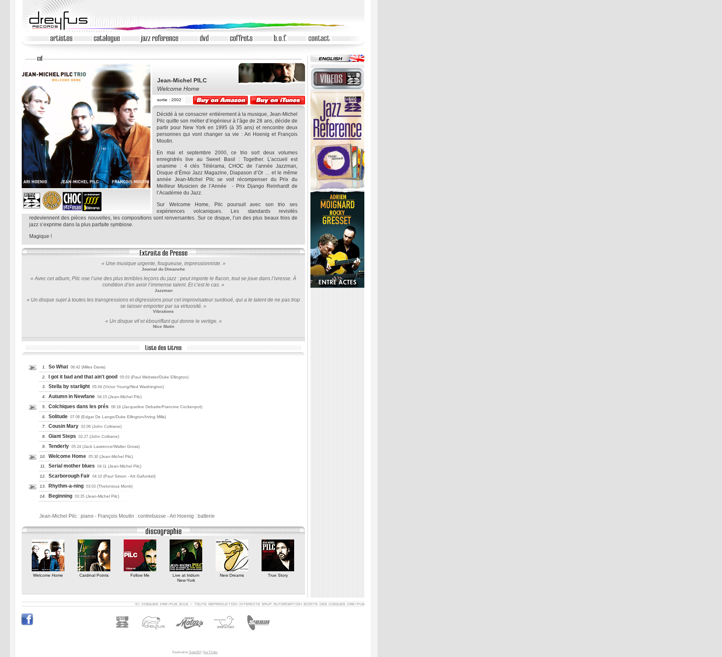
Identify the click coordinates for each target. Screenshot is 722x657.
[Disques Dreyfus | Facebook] (27, 624)
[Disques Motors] (172, 632)
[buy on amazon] (220, 100)
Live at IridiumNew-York (186, 578)
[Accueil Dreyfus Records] (62, 29)
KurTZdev (210, 652)
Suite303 (195, 652)
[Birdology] (225, 632)
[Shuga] (257, 632)
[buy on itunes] (277, 100)
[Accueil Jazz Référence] (337, 188)
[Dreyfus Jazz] (124, 632)
